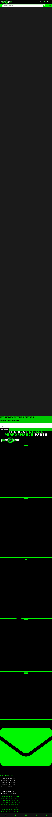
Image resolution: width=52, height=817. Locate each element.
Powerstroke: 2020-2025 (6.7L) (8, 793)
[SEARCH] (44, 6)
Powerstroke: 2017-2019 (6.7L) (8, 789)
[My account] (40, 2)
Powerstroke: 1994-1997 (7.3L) (8, 778)
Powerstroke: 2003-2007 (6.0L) (8, 782)
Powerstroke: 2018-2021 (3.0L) (8, 791)
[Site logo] (6, 2)
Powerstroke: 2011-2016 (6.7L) (8, 787)
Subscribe (4, 429)
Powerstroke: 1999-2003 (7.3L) (8, 780)
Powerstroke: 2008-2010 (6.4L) (8, 784)
